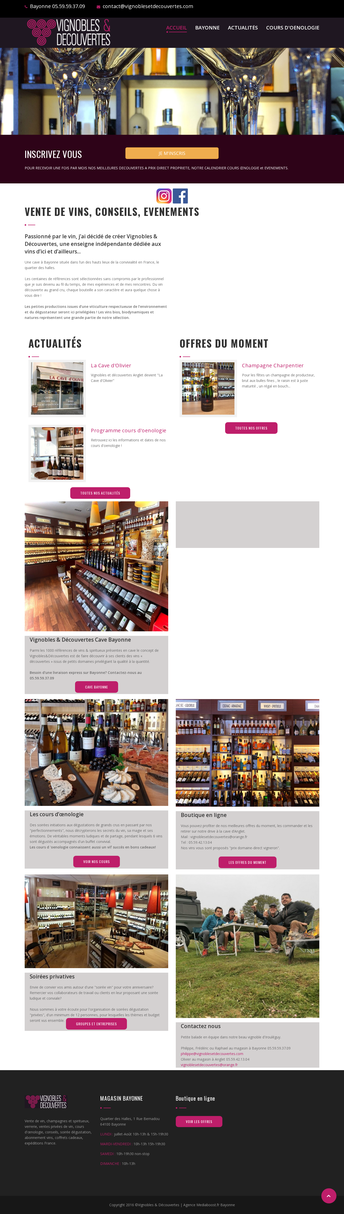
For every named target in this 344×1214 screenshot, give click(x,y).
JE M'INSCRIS (172, 153)
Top (328, 1195)
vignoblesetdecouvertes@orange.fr (209, 1064)
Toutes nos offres (251, 428)
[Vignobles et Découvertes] (69, 32)
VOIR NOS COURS (96, 861)
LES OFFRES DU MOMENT (247, 862)
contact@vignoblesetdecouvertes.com (148, 6)
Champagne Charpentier (273, 365)
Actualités (243, 28)
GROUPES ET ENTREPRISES (96, 1023)
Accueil (176, 28)
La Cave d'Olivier (111, 365)
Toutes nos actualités (100, 493)
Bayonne (207, 28)
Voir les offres (199, 1121)
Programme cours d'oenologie (128, 430)
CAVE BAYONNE (96, 687)
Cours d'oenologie (292, 28)
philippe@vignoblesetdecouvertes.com (212, 1053)
